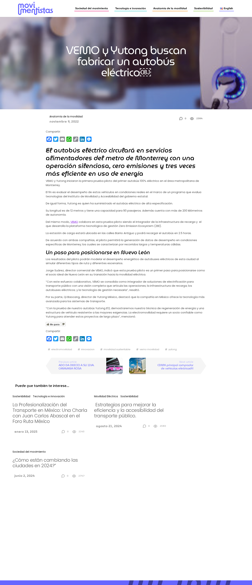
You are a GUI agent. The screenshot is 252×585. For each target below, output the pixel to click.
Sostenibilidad (203, 8)
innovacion (87, 349)
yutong (172, 349)
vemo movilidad (149, 349)
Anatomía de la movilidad (170, 8)
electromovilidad (61, 349)
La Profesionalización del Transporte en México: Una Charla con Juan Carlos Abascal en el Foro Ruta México (50, 413)
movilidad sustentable (117, 349)
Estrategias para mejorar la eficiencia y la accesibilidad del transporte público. (129, 410)
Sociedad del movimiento (91, 8)
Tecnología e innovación (130, 8)
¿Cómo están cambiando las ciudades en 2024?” (45, 463)
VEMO (74, 222)
